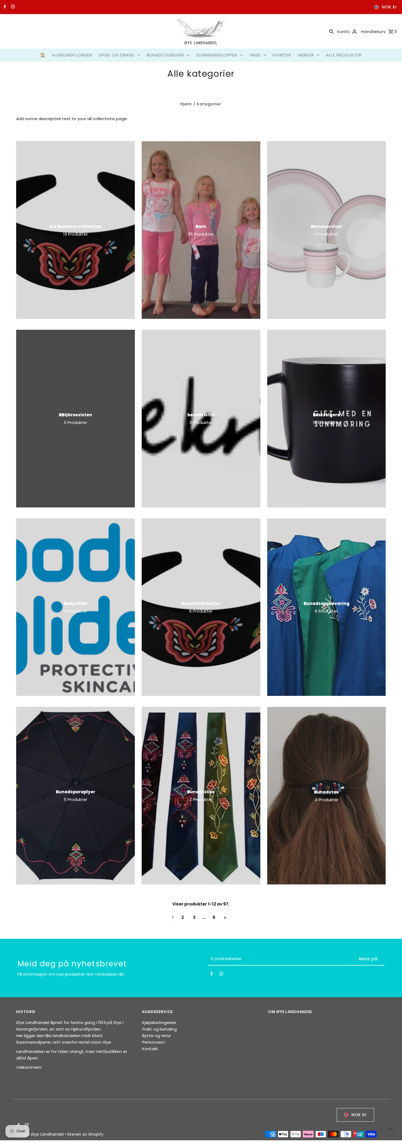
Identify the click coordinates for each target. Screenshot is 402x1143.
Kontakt (150, 1049)
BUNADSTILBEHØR (165, 55)
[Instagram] (12, 7)
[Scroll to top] (390, 1129)
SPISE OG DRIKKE (117, 55)
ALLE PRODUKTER (344, 55)
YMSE (255, 55)
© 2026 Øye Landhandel (40, 1134)
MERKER (306, 55)
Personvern (153, 1042)
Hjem (186, 104)
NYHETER (282, 55)
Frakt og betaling (159, 1029)
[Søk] (331, 31)
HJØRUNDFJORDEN (72, 55)
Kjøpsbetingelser (159, 1022)
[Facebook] (4, 7)
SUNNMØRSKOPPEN (216, 55)
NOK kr (389, 7)
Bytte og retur (156, 1035)
